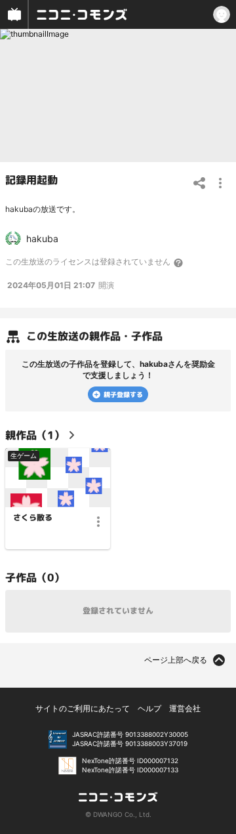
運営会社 (185, 708)
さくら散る (32, 517)
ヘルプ (149, 708)
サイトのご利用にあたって (82, 708)
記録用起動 (31, 179)
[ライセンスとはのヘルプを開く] (179, 262)
